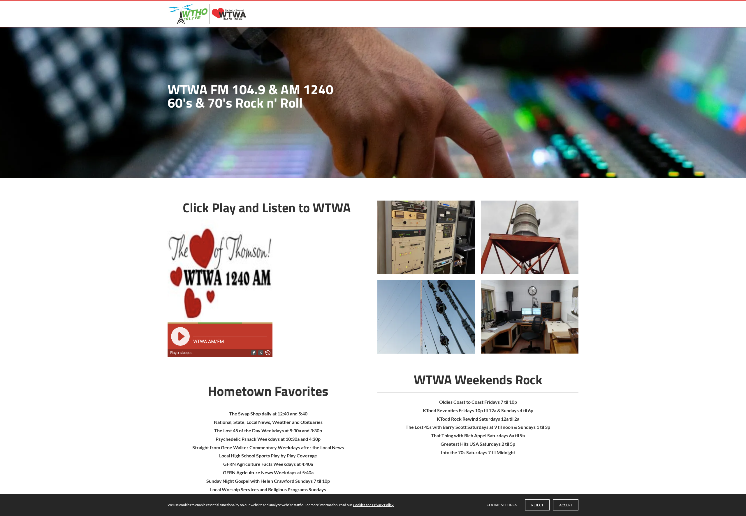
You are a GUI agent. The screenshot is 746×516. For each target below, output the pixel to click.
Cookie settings (502, 505)
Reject (537, 505)
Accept (565, 505)
